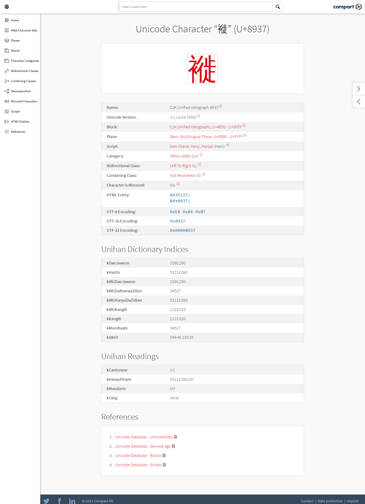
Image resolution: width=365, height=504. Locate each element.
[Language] (7, 7)
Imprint (353, 501)
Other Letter (180, 156)
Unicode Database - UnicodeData (144, 436)
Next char (358, 89)
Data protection (330, 501)
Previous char (358, 101)
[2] (198, 116)
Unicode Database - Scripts (138, 464)
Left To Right (180, 165)
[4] (227, 145)
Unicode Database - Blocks (138, 455)
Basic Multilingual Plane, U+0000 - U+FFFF (206, 136)
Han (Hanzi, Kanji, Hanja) (191, 146)
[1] (220, 106)
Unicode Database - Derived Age (143, 446)
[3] (243, 125)
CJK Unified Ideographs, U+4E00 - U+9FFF (206, 126)
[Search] (278, 7)
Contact (307, 501)
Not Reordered (182, 175)
